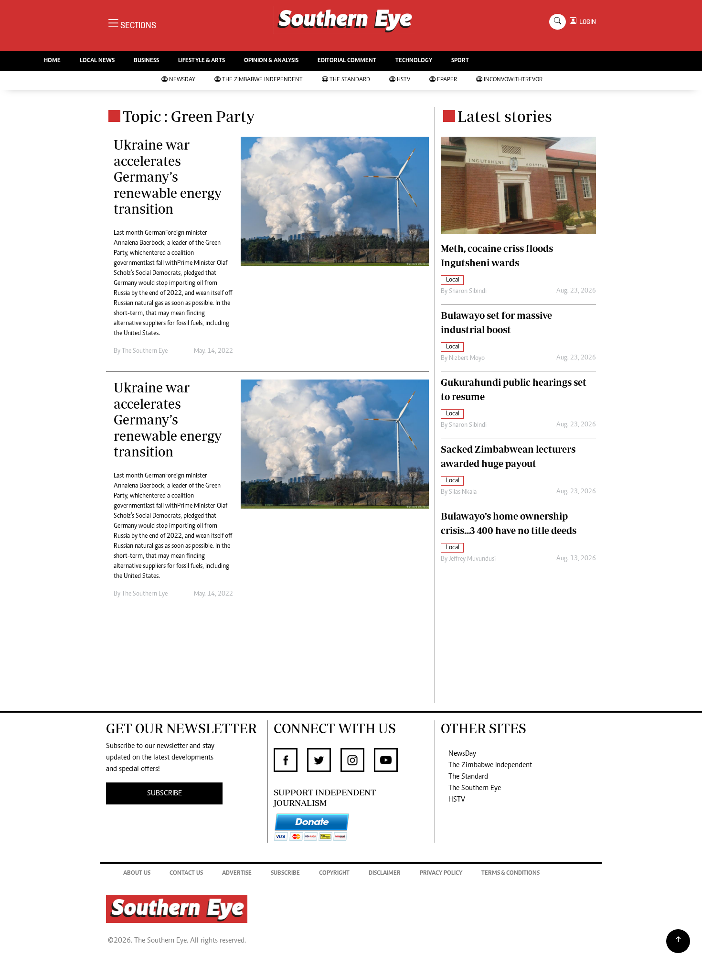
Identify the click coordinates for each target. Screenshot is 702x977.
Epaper (447, 80)
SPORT (460, 61)
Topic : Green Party (189, 116)
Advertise (237, 873)
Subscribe (285, 873)
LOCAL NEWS (97, 61)
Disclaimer (385, 873)
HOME (52, 61)
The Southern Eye (474, 788)
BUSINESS (146, 61)
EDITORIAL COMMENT (347, 61)
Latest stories (504, 116)
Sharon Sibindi (468, 291)
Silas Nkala (463, 492)
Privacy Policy (441, 873)
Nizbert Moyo (467, 358)
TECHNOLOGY (413, 61)
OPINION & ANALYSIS (271, 61)
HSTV (403, 80)
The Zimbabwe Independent (262, 80)
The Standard (350, 80)
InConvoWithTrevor (513, 80)
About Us (136, 873)
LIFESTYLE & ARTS (201, 61)
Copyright (334, 873)
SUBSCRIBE (164, 793)
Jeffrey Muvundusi (472, 559)
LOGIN (586, 22)
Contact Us (186, 873)
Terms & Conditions (510, 873)
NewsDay (182, 80)
